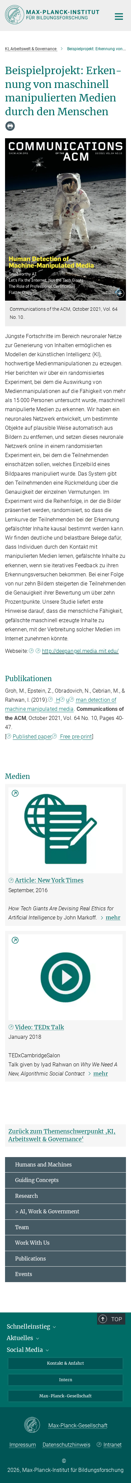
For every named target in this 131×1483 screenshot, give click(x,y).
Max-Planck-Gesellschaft (65, 1395)
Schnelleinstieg (29, 1326)
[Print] (10, 126)
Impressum (22, 1445)
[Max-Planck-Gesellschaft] (36, 1425)
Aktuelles (21, 1338)
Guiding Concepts (37, 1180)
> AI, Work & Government (47, 1211)
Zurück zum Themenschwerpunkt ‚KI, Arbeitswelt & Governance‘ (62, 1135)
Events (23, 1274)
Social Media (25, 1349)
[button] (120, 294)
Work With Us (32, 1243)
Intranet (112, 1445)
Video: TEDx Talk (39, 1027)
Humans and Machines (43, 1164)
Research (26, 1196)
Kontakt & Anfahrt (65, 1363)
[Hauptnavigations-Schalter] (119, 16)
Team (22, 1227)
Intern (65, 1379)
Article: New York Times (49, 880)
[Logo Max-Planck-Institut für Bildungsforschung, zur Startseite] (53, 14)
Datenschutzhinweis (66, 1445)
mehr (113, 917)
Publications (30, 1258)
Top (116, 1319)
